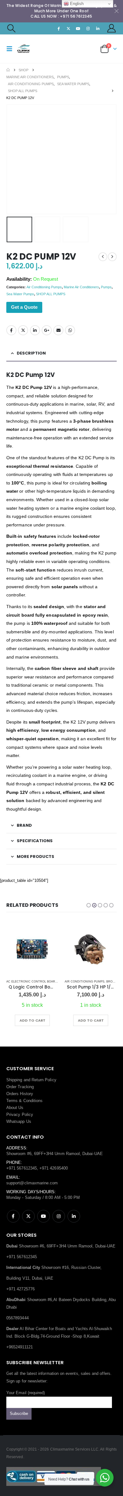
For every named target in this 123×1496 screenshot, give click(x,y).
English (76, 3)
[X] (68, 28)
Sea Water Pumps (20, 294)
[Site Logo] (29, 48)
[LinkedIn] (98, 28)
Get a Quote (24, 307)
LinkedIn (35, 330)
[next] (112, 256)
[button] (11, 28)
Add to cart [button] (32, 1020)
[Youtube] (78, 28)
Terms (12, 1100)
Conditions (33, 1100)
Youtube (43, 1216)
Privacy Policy (19, 1114)
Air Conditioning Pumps (44, 287)
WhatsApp (70, 330)
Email (58, 330)
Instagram (58, 1216)
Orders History (19, 1093)
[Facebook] (59, 28)
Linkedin (73, 1216)
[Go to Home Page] (8, 70)
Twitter (23, 330)
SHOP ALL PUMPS (50, 294)
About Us (15, 1107)
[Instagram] (88, 28)
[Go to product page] (32, 949)
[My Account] (112, 28)
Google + (47, 330)
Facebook (11, 330)
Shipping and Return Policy (31, 1079)
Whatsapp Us (18, 1121)
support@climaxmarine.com (32, 1183)
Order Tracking (20, 1086)
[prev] (102, 256)
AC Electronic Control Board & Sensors (40, 981)
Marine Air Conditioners (81, 287)
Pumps (106, 287)
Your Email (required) (25, 1392)
